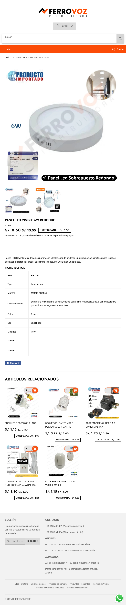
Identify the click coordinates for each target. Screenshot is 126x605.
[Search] (120, 38)
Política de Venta (101, 584)
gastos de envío (30, 235)
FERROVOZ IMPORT (21, 599)
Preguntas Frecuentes (80, 584)
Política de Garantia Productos (50, 587)
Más (9, 49)
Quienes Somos (38, 584)
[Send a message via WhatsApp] (119, 598)
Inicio (7, 57)
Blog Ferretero (21, 584)
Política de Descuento (77, 587)
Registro (32, 541)
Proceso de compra (58, 584)
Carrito (67, 25)
